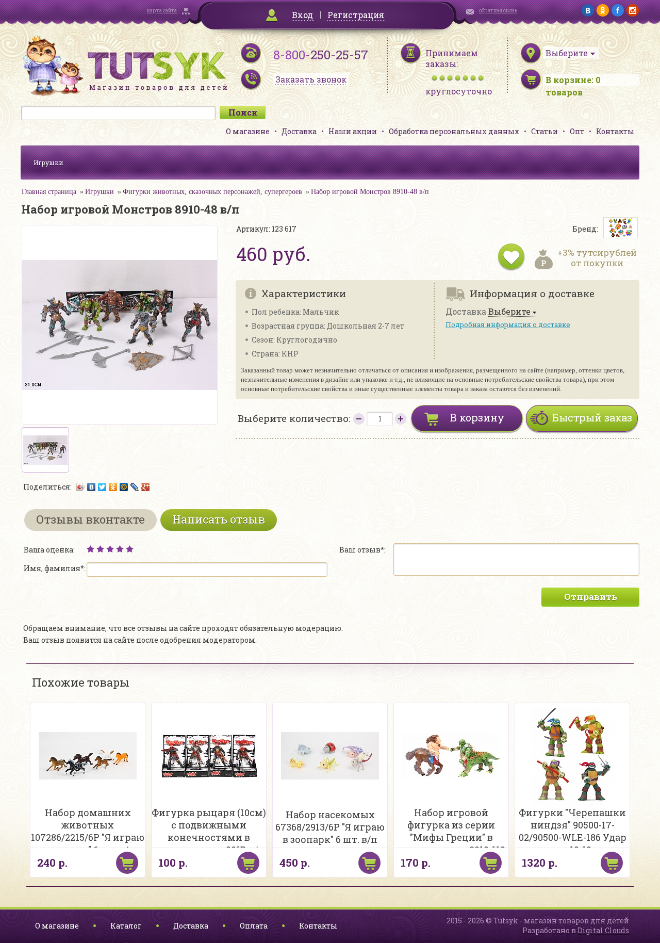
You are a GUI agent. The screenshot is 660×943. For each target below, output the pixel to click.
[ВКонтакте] (91, 487)
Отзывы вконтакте (90, 519)
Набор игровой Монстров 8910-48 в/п (370, 192)
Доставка (299, 131)
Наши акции (352, 131)
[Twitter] (102, 487)
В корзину (477, 417)
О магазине (248, 131)
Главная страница (49, 192)
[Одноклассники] (113, 487)
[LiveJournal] (134, 487)
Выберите (509, 312)
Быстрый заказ (592, 417)
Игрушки (48, 162)
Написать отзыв (218, 519)
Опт (577, 131)
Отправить (590, 597)
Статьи (544, 131)
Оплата (254, 926)
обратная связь (498, 10)
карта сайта (162, 10)
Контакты (615, 131)
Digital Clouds (603, 930)
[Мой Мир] (124, 487)
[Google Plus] (145, 487)
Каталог (126, 926)
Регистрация (355, 14)
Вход (302, 14)
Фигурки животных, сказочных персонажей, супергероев (212, 192)
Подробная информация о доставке (508, 324)
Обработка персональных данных (454, 131)
